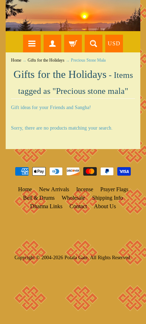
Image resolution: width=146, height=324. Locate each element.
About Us (105, 206)
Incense (84, 189)
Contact (78, 206)
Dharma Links (46, 206)
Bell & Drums (39, 198)
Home (16, 60)
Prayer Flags (114, 189)
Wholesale (73, 198)
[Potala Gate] (73, 15)
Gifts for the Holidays (46, 60)
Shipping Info (107, 198)
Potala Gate (76, 257)
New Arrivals (54, 189)
